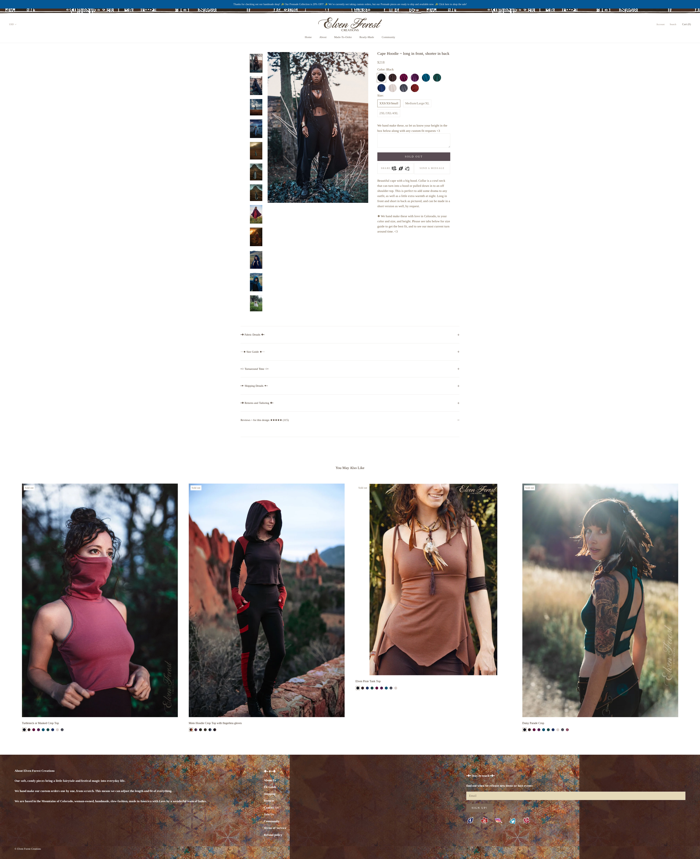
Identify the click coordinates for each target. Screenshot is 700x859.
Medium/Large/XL (417, 103)
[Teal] (43, 729)
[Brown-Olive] (205, 729)
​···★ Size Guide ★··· (253, 351)
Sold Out (414, 156)
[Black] (24, 729)
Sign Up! (479, 807)
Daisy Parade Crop (533, 723)
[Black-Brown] (214, 729)
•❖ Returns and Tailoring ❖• (257, 402)
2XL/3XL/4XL (388, 113)
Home (308, 37)
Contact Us (271, 807)
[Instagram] (498, 820)
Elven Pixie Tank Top (368, 681)
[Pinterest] (394, 167)
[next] (689, 608)
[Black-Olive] (200, 729)
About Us (270, 780)
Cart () (686, 24)
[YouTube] (484, 820)
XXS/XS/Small (388, 103)
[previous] (11, 608)
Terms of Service (275, 828)
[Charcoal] (62, 729)
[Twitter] (407, 167)
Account (660, 24)
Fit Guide (270, 787)
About (322, 37)
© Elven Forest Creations (28, 849)
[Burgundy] (33, 729)
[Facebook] (400, 167)
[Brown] (29, 729)
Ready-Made (366, 37)
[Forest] (47, 729)
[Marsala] (567, 729)
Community (388, 37)
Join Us (269, 814)
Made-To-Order (343, 37)
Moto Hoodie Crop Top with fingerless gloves (215, 723)
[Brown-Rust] (191, 729)
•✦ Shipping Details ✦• (254, 385)
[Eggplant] (38, 729)
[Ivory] (57, 729)
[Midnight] (52, 729)
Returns (269, 800)
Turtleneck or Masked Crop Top (40, 723)
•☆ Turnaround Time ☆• (254, 368)
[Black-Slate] (210, 729)
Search (673, 24)
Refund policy (273, 835)
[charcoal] (391, 688)
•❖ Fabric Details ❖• (252, 334)
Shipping (269, 794)
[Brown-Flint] (195, 729)
